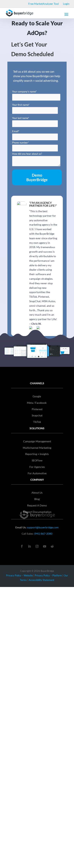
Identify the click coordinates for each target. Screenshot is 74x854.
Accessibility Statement (41, 579)
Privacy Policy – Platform (48, 575)
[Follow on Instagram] (37, 546)
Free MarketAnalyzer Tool (43, 3)
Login (66, 3)
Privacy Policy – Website (19, 575)
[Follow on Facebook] (22, 546)
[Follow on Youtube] (45, 546)
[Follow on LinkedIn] (29, 546)
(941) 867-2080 (43, 533)
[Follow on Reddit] (52, 546)
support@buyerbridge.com (43, 527)
